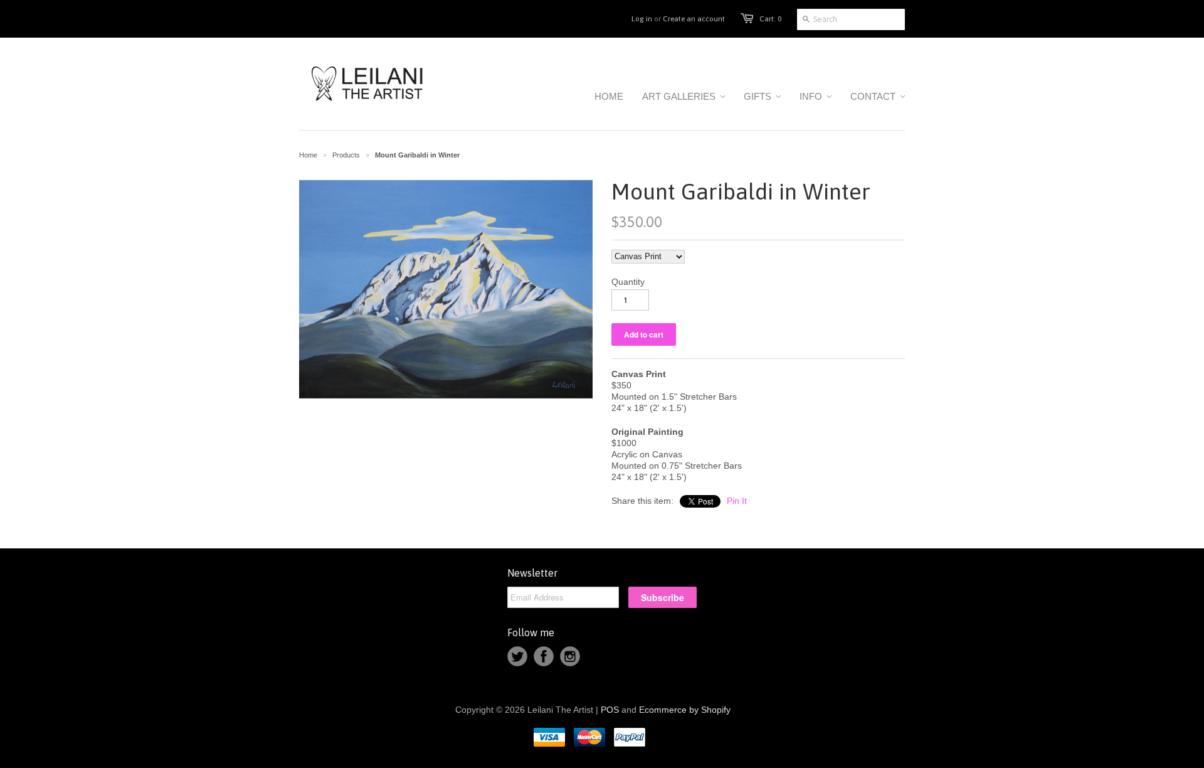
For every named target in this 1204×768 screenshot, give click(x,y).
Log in (641, 18)
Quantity (628, 282)
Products (346, 155)
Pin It (737, 501)
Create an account (694, 18)
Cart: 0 (770, 18)
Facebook (544, 656)
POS (610, 710)
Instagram (570, 656)
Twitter (517, 656)
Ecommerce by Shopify (685, 710)
